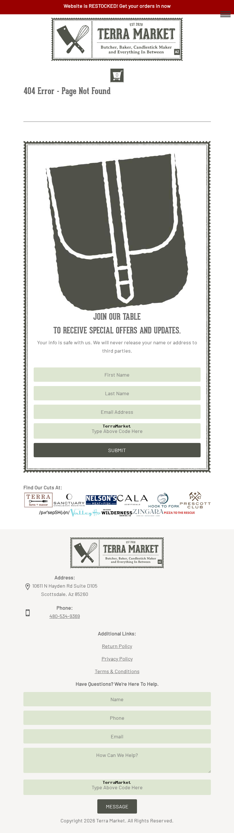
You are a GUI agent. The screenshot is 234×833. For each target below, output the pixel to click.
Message (117, 806)
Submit (117, 450)
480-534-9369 (64, 616)
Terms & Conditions (117, 671)
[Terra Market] (117, 56)
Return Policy (117, 646)
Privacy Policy (117, 658)
